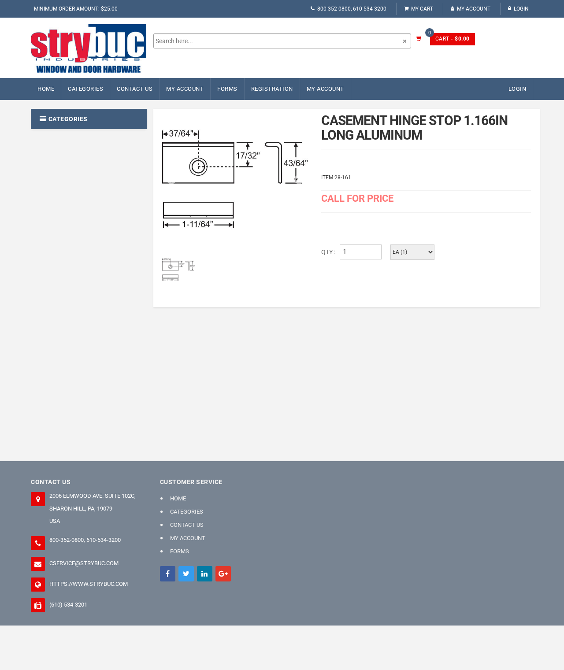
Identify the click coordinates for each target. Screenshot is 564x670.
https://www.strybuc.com (88, 584)
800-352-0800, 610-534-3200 (351, 9)
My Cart (422, 9)
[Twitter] (186, 573)
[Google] (223, 573)
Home (45, 88)
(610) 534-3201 (68, 604)
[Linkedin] (204, 573)
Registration (272, 88)
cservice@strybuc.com (84, 563)
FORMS (227, 88)
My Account (473, 9)
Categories (85, 88)
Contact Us (134, 88)
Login (521, 9)
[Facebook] (167, 573)
